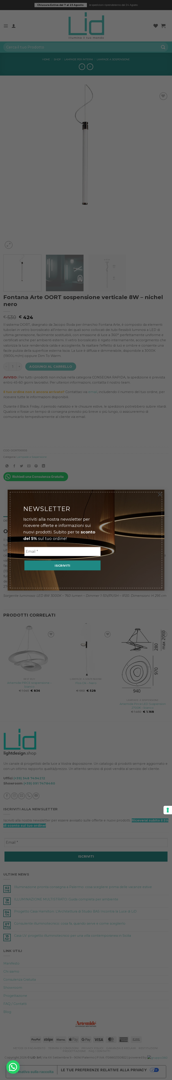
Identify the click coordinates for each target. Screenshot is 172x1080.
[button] (13, 1067)
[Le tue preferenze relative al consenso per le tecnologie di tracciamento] (167, 810)
